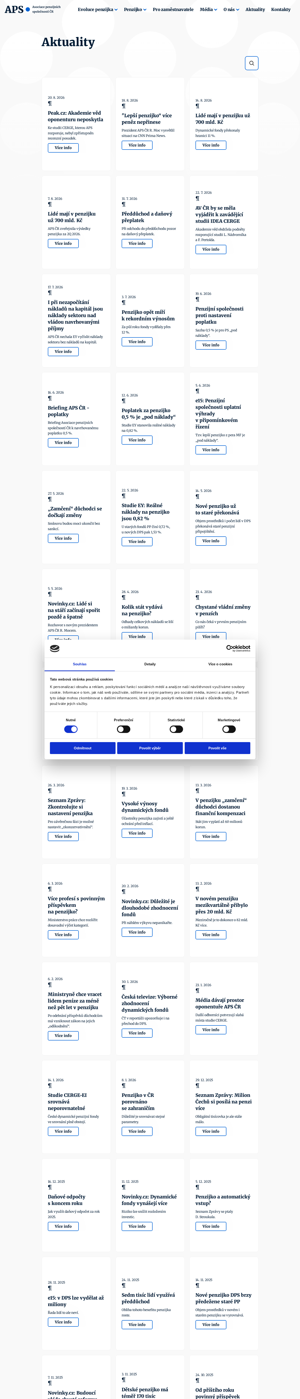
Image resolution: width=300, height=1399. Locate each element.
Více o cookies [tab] (220, 664)
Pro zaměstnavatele (173, 9)
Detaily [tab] (150, 664)
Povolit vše (217, 748)
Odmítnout (82, 748)
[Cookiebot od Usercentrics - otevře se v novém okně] (229, 648)
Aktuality (255, 9)
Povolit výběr (150, 748)
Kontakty (281, 9)
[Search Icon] (252, 63)
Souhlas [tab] (79, 664)
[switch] (123, 729)
